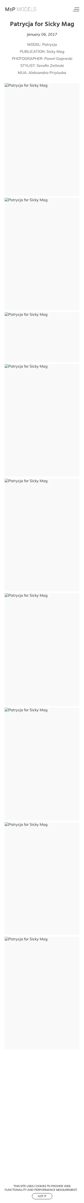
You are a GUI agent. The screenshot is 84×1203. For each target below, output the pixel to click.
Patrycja (49, 44)
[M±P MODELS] (21, 9)
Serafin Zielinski (50, 65)
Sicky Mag (55, 51)
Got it (42, 1196)
